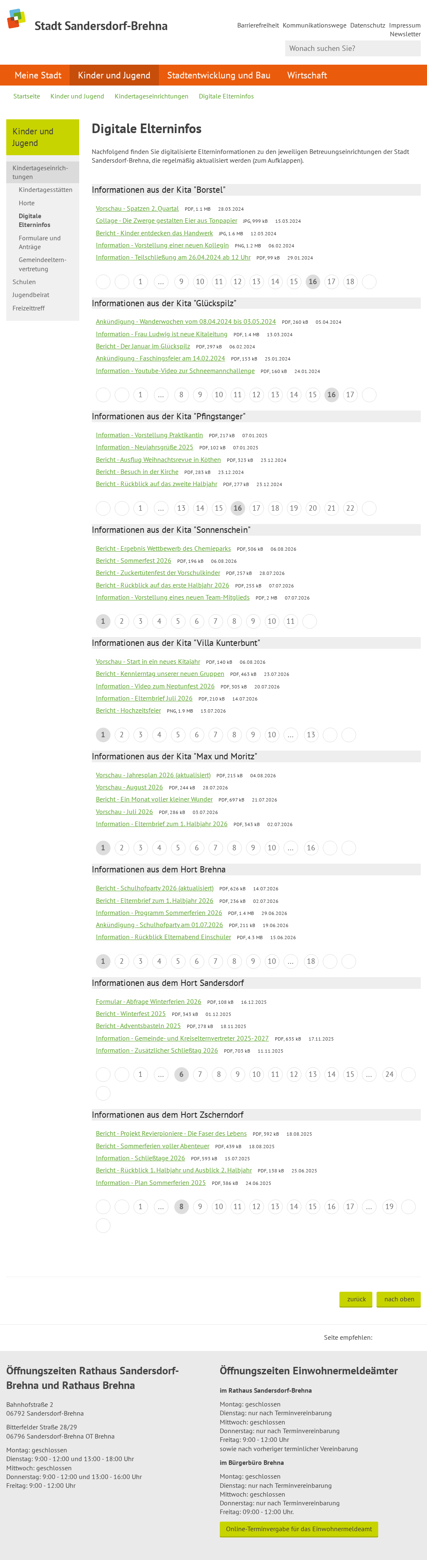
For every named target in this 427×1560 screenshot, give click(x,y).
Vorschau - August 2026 (129, 787)
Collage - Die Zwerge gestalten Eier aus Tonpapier (166, 220)
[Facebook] (391, 1337)
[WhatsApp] (411, 1337)
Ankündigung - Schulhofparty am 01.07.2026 (159, 924)
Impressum (405, 25)
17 (331, 281)
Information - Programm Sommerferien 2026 (159, 912)
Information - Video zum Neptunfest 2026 (155, 686)
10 (200, 281)
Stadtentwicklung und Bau (219, 75)
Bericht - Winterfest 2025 (131, 1013)
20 (313, 508)
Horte (27, 203)
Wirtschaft (307, 75)
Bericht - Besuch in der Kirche (137, 471)
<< (103, 282)
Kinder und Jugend (114, 75)
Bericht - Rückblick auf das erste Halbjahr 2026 (162, 585)
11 (219, 281)
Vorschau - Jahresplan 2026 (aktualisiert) (153, 775)
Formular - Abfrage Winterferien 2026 (148, 1001)
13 (256, 281)
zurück (356, 1299)
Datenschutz (367, 25)
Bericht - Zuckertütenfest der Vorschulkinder (158, 572)
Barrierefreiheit (258, 25)
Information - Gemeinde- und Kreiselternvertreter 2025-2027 (182, 1038)
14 (275, 281)
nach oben (399, 1299)
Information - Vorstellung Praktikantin (149, 435)
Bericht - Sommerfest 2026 (133, 560)
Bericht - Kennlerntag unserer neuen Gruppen (160, 673)
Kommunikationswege (315, 25)
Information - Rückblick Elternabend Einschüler (163, 936)
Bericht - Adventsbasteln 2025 (138, 1025)
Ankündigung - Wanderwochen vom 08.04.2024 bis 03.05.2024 (186, 321)
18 (350, 281)
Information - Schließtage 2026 (140, 1158)
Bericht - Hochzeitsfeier (128, 710)
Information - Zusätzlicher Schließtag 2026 (157, 1050)
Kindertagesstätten (46, 189)
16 (311, 847)
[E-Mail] (401, 1337)
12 (238, 281)
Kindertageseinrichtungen (151, 96)
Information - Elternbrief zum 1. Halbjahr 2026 (162, 823)
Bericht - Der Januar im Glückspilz (143, 346)
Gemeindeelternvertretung (43, 263)
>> (349, 735)
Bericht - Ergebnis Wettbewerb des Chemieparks (163, 548)
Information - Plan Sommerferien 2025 (151, 1182)
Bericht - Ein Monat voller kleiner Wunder (154, 799)
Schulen (24, 281)
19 (294, 508)
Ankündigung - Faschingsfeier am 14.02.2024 (160, 358)
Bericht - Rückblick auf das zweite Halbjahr (156, 483)
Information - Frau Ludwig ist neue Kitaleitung (162, 334)
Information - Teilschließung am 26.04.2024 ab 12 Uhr (173, 257)
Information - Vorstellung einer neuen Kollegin (162, 245)
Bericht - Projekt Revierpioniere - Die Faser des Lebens (171, 1133)
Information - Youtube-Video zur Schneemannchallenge (175, 370)
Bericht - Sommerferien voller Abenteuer (152, 1146)
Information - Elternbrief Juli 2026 (144, 698)
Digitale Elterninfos (226, 96)
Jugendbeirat (31, 294)
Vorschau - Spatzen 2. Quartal (137, 208)
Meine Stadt (38, 75)
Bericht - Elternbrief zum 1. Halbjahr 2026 (155, 900)
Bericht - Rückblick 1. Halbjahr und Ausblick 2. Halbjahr (174, 1170)
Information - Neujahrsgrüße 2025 (144, 447)
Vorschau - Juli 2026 (124, 811)
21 (331, 508)
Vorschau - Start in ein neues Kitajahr (148, 661)
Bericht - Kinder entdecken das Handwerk (154, 233)
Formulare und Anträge (40, 242)
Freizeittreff (29, 308)
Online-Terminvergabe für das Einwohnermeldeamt (299, 1529)
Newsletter (405, 34)
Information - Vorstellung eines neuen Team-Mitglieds (173, 597)
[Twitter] (381, 1337)
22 (350, 508)
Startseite (26, 96)
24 (389, 1074)
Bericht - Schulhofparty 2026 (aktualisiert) (155, 888)
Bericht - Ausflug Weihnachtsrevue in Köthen (158, 459)
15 (294, 281)
